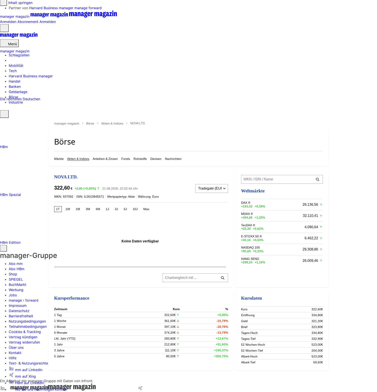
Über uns (16, 347)
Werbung (16, 290)
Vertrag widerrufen (24, 342)
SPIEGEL (16, 279)
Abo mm (16, 263)
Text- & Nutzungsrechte (28, 363)
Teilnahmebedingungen (28, 326)
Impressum (18, 305)
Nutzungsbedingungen (27, 321)
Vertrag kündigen (23, 337)
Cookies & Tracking (25, 332)
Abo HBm (16, 269)
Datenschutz (19, 311)
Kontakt (15, 353)
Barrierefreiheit (21, 316)
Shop (13, 274)
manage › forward (23, 300)
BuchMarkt (17, 284)
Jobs (13, 295)
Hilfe (12, 358)
